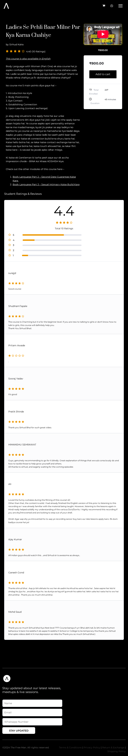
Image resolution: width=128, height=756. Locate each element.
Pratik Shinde (16, 411)
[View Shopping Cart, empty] (104, 5)
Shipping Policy (116, 751)
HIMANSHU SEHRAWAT (22, 444)
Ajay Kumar (15, 539)
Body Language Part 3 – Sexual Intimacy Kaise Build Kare (46, 184)
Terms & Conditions (70, 747)
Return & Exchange (113, 747)
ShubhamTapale (17, 306)
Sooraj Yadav (15, 378)
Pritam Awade (16, 345)
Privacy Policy (92, 747)
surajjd (12, 273)
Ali (9, 484)
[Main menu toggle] (120, 6)
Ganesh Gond (16, 572)
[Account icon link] (111, 5)
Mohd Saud (15, 612)
